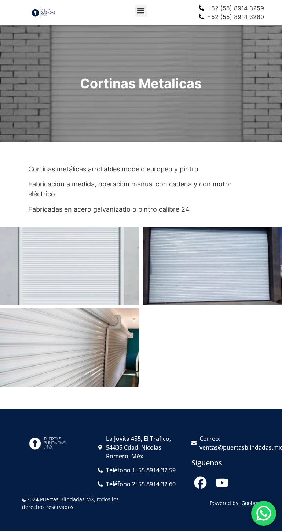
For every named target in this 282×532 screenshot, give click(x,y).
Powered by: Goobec (235, 502)
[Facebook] (200, 483)
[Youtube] (222, 483)
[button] (141, 11)
